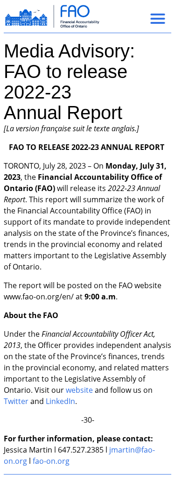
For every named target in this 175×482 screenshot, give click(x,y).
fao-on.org (51, 461)
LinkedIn (60, 401)
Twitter (16, 401)
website (79, 390)
